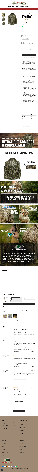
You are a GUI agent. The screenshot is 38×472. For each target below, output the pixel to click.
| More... (28, 6)
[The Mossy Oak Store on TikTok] (6, 428)
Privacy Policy (21, 431)
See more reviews (19, 401)
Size (22, 41)
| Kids (26, 6)
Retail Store (21, 454)
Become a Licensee (22, 452)
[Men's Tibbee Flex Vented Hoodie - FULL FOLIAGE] (2, 286)
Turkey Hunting (4, 440)
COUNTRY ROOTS (25, 38)
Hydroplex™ (3, 446)
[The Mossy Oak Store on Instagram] (2, 428)
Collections (25, 13)
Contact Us (21, 424)
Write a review (19, 303)
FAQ (20, 425)
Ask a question (25, 126)
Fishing (3, 444)
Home (22, 13)
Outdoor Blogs (22, 440)
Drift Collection (4, 443)
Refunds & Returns (22, 430)
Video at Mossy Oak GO (23, 441)
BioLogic (21, 449)
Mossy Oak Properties (23, 446)
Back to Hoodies (20, 410)
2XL (32, 43)
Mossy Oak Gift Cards (5, 452)
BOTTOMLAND (31, 33)
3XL (23, 46)
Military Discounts (22, 427)
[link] (25, 19)
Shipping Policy (22, 428)
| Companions (22, 6)
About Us (21, 422)
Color (23, 31)
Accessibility (21, 433)
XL (29, 43)
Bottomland (3, 449)
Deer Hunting (4, 455)
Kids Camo (3, 454)
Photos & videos (8, 322)
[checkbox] (9, 322)
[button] (16, 297)
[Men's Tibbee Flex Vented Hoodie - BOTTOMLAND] (3, 286)
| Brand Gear (17, 6)
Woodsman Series (4, 441)
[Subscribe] (15, 425)
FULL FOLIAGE (24, 33)
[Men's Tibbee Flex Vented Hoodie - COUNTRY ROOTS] (6, 286)
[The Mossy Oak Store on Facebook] (4, 428)
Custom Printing (22, 444)
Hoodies (29, 13)
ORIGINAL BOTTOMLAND (26, 35)
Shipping (23, 27)
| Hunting (9, 6)
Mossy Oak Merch (22, 443)
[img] (14, 306)
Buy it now (29, 54)
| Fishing (13, 6)
